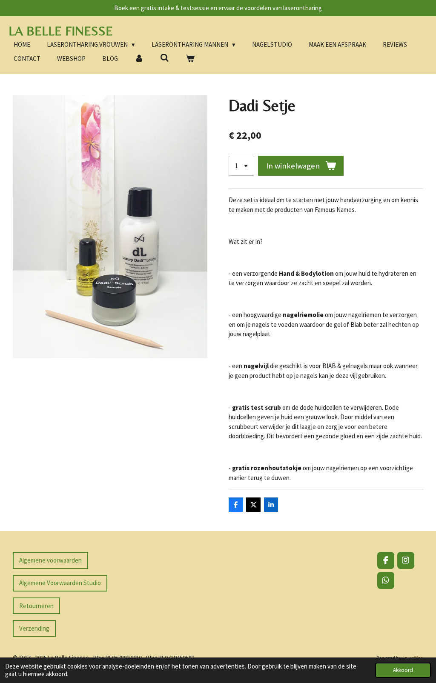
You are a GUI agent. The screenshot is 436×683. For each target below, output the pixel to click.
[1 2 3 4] (241, 166)
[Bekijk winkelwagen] (190, 59)
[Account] (139, 59)
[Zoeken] (164, 58)
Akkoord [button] (403, 670)
